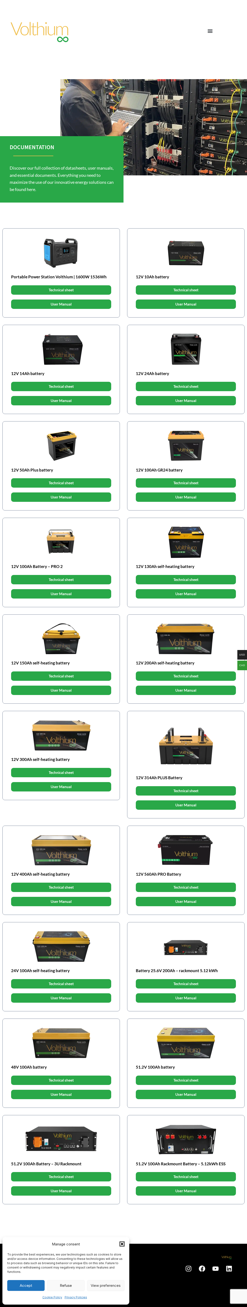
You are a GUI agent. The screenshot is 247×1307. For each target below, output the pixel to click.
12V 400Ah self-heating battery (40, 874)
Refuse (66, 1285)
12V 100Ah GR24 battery (159, 469)
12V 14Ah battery (27, 373)
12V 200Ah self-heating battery (165, 662)
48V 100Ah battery (29, 1067)
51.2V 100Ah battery (155, 1067)
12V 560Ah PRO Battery (158, 874)
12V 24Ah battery (152, 373)
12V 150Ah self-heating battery (40, 662)
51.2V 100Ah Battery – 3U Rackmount (46, 1163)
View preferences (106, 1285)
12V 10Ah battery (152, 276)
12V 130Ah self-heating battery (165, 566)
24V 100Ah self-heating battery (40, 970)
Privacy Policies (76, 1297)
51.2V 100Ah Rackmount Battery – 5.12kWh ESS (181, 1163)
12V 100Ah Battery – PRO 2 (37, 566)
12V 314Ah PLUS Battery (159, 777)
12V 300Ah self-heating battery (40, 759)
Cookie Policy (52, 1297)
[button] (122, 1244)
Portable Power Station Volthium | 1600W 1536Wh (59, 276)
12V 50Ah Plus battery (32, 469)
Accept (26, 1285)
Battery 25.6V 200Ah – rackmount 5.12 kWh (177, 970)
